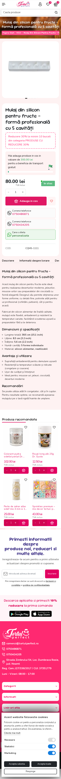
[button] (5, 4)
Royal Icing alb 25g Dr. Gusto (43, 455)
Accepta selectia (17, 763)
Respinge (30, 771)
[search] (56, 12)
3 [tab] (32, 98)
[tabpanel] (30, 69)
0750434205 (14, 654)
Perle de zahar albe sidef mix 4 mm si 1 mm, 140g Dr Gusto (15, 508)
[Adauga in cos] (24, 470)
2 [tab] (29, 98)
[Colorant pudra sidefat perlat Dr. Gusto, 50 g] (16, 437)
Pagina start (8, 33)
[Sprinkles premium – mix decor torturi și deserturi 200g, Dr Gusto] (45, 489)
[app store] (41, 614)
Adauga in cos (29, 201)
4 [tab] (35, 98)
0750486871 (14, 649)
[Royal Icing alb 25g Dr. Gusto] (45, 437)
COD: (8, 248)
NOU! (18, 33)
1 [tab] (26, 98)
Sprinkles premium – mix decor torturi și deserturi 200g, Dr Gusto (43, 508)
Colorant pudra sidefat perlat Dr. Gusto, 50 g (13, 455)
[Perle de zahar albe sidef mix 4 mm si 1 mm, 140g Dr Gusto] (16, 489)
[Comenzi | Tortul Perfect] (23, 4)
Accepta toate (44, 763)
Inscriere (52, 573)
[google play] (19, 614)
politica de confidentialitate (36, 585)
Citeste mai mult (12, 733)
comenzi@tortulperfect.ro (22, 643)
